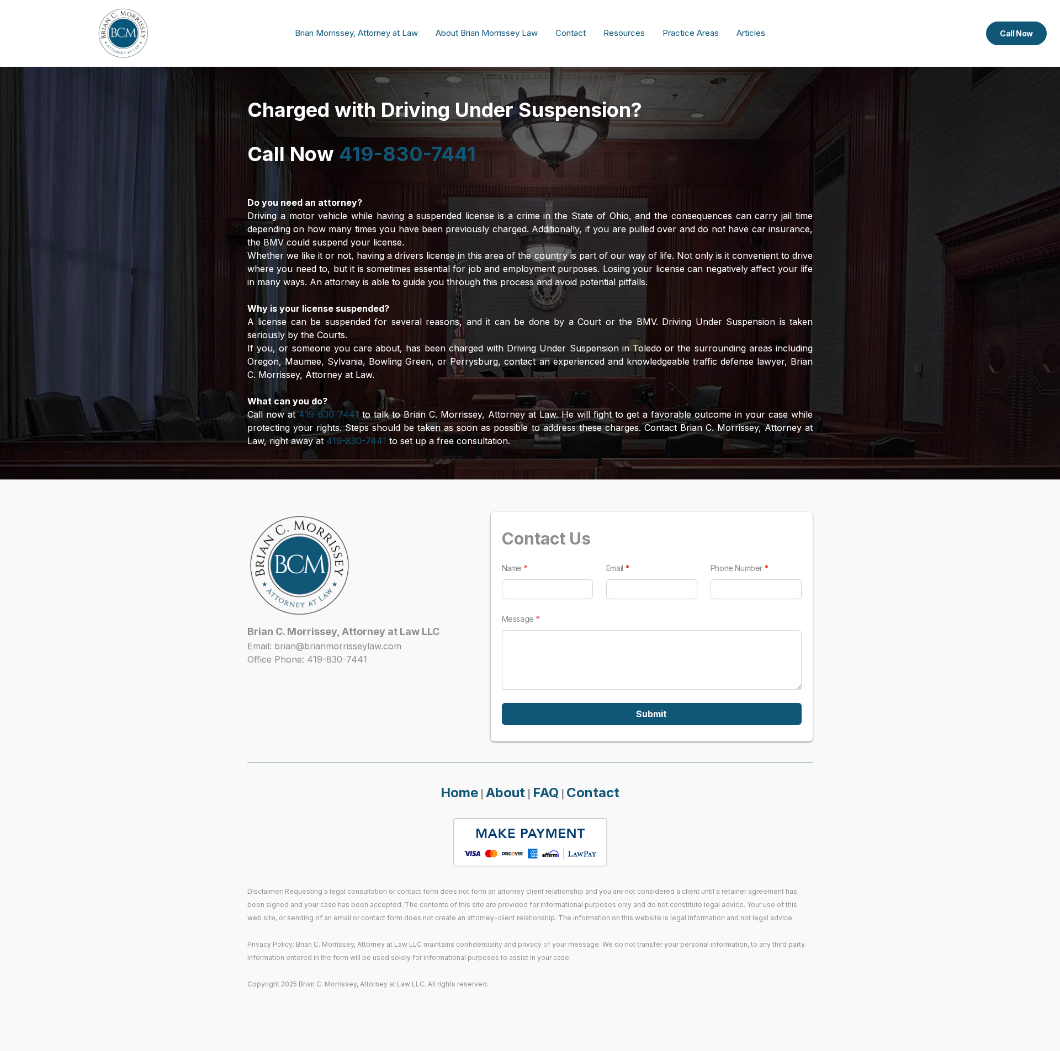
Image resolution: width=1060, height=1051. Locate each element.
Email (614, 568)
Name (512, 568)
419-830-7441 (407, 154)
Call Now (1016, 33)
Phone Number (736, 568)
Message (518, 618)
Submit (651, 713)
